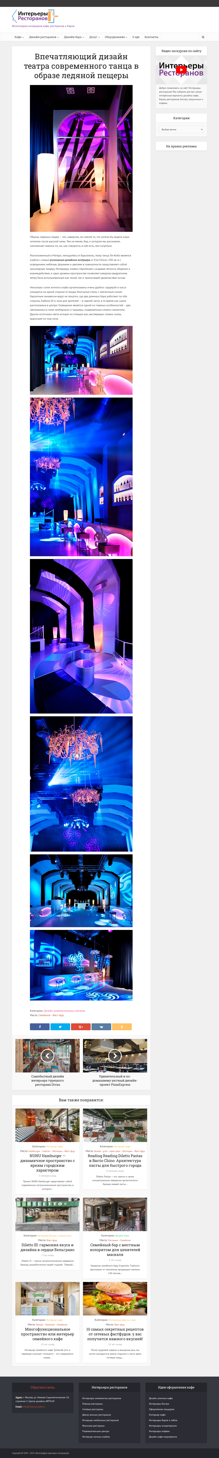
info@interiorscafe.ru (34, 1406)
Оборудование (115, 37)
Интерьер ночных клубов (96, 1436)
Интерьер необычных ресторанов (100, 1420)
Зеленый (49, 1324)
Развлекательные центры (95, 1431)
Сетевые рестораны (92, 1409)
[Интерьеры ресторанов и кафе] (35, 16)
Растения (113, 1240)
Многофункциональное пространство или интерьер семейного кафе (47, 1334)
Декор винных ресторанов (96, 1414)
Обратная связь (43, 1387)
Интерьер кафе (54, 1146)
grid (105, 1151)
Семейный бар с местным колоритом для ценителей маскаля (115, 1249)
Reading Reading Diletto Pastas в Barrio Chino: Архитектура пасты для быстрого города (115, 1160)
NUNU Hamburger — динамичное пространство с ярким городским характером (47, 1163)
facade (97, 1151)
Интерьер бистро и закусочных (54, 1235)
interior (46, 1151)
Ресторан (57, 1151)
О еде (135, 37)
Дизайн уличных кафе (161, 1398)
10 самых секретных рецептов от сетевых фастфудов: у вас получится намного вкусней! (115, 1334)
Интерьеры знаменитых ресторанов (101, 1398)
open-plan (115, 1151)
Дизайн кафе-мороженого (163, 1436)
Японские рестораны (93, 1425)
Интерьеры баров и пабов (163, 1420)
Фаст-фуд (58, 1015)
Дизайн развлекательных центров (64, 1010)
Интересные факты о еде (122, 1319)
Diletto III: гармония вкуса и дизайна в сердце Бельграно (47, 1247)
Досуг (93, 37)
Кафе (18, 37)
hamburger (34, 1151)
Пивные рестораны (92, 1403)
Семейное (44, 1015)
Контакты (151, 37)
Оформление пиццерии (161, 1409)
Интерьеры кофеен (159, 1431)
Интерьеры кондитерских (163, 1425)
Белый (39, 1324)
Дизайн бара (73, 37)
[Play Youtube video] (181, 69)
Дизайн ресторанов (42, 37)
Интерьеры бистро (159, 1403)
